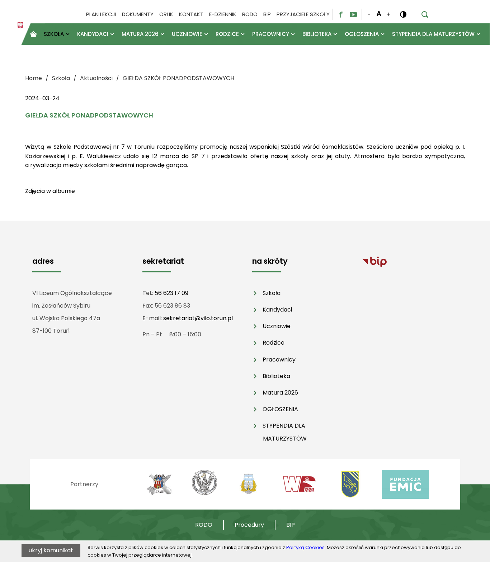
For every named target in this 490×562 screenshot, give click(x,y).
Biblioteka (276, 376)
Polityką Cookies (305, 547)
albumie (63, 191)
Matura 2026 (280, 392)
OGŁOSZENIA (280, 409)
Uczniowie (277, 326)
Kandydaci (277, 309)
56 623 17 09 (171, 293)
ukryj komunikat (51, 550)
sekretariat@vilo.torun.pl (198, 318)
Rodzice (273, 342)
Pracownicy (279, 359)
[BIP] (374, 261)
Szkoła (272, 293)
